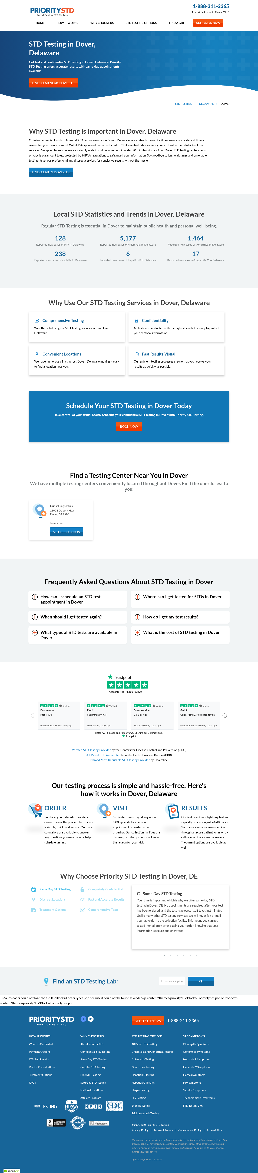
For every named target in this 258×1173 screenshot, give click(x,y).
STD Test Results (39, 1059)
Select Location (66, 532)
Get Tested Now (208, 22)
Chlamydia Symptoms (196, 1044)
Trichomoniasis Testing (145, 1113)
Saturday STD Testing (93, 1082)
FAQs (32, 1082)
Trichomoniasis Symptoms (199, 1097)
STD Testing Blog (193, 1105)
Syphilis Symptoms (194, 1090)
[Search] (201, 981)
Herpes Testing (141, 1090)
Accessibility (214, 1130)
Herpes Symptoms (194, 1074)
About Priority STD (92, 1044)
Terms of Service (163, 1130)
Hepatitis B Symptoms (196, 1059)
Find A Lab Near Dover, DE (53, 83)
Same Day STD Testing (93, 1059)
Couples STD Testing (92, 1067)
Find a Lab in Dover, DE (51, 172)
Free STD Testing (90, 1074)
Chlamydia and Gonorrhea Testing (152, 1051)
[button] (164, 955)
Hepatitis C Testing (143, 1082)
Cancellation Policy (189, 1130)
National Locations (91, 1090)
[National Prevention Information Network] (93, 1106)
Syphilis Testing (141, 1105)
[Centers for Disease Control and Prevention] (114, 1106)
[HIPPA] (72, 1106)
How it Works (67, 22)
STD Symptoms (194, 1036)
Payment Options (39, 1051)
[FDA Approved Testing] (45, 1106)
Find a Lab (176, 22)
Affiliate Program (90, 1097)
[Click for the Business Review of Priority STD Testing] (56, 1122)
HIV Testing (139, 1097)
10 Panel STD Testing (144, 1044)
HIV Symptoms (192, 1082)
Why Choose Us (102, 22)
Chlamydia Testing (143, 1059)
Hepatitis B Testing (143, 1074)
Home (40, 22)
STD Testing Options (141, 22)
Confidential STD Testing (95, 1051)
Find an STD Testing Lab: (85, 981)
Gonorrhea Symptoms (196, 1051)
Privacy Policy (140, 1130)
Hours (54, 523)
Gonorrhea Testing (143, 1067)
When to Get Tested (41, 1044)
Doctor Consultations (42, 1067)
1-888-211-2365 (211, 6)
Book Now (129, 426)
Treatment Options (40, 1074)
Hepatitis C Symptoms (196, 1067)
